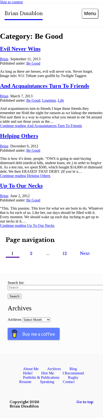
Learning (49, 100)
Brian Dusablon (24, 13)
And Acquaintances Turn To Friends (44, 86)
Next (85, 253)
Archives (14, 320)
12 (65, 253)
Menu (90, 13)
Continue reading (41, 126)
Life (61, 100)
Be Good (33, 63)
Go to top (84, 402)
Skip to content (11, 2)
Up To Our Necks (21, 186)
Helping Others (19, 136)
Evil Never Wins (20, 49)
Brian (4, 59)
